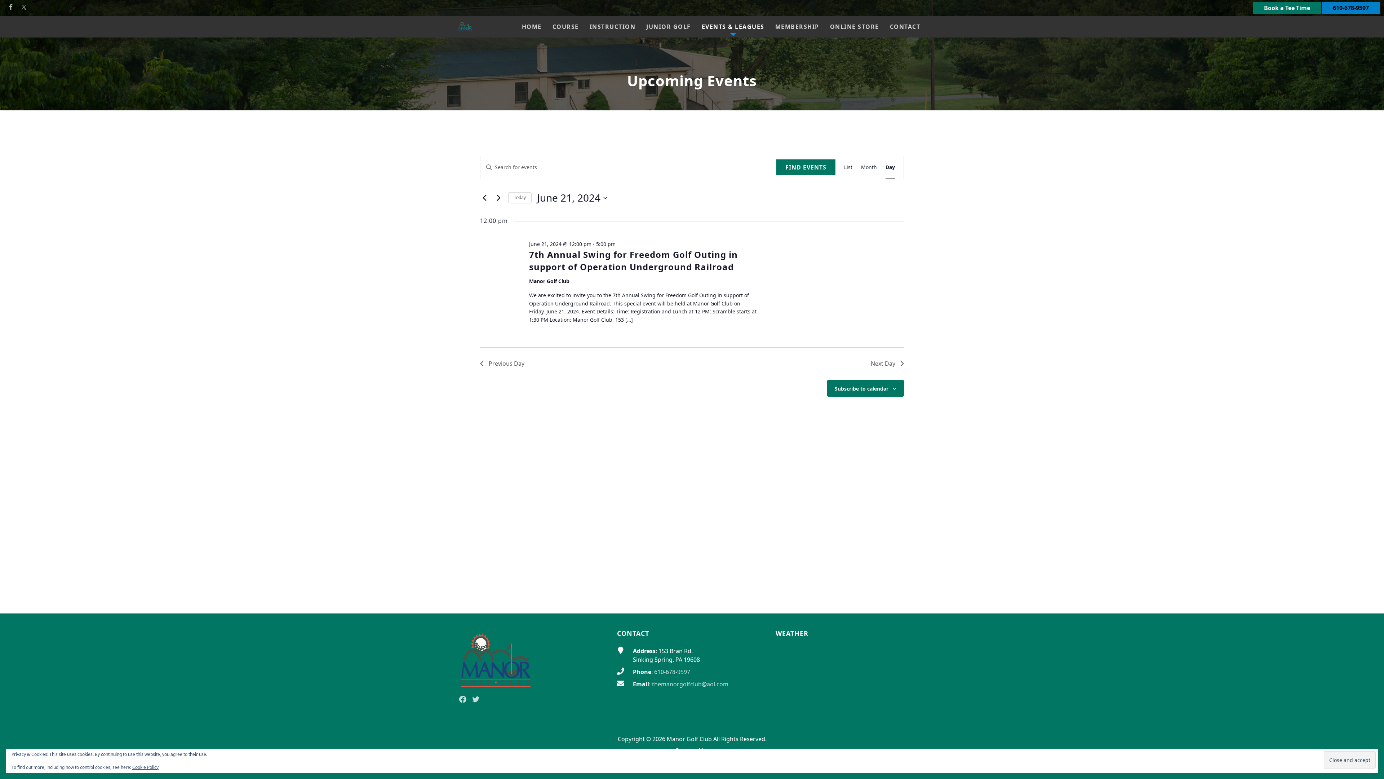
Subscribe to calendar (861, 388)
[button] (565, 27)
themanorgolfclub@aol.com (690, 684)
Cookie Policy (145, 767)
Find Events (805, 167)
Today (520, 197)
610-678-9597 (1351, 8)
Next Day (883, 364)
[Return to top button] (1369, 600)
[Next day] (498, 198)
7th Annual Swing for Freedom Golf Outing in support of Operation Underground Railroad (633, 260)
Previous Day (506, 364)
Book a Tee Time (1287, 8)
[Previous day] (484, 198)
